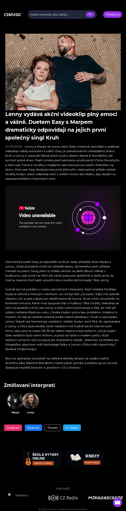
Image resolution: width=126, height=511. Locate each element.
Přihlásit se (112, 14)
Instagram (13, 427)
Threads (52, 427)
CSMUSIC (12, 14)
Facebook (33, 427)
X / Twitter (72, 427)
